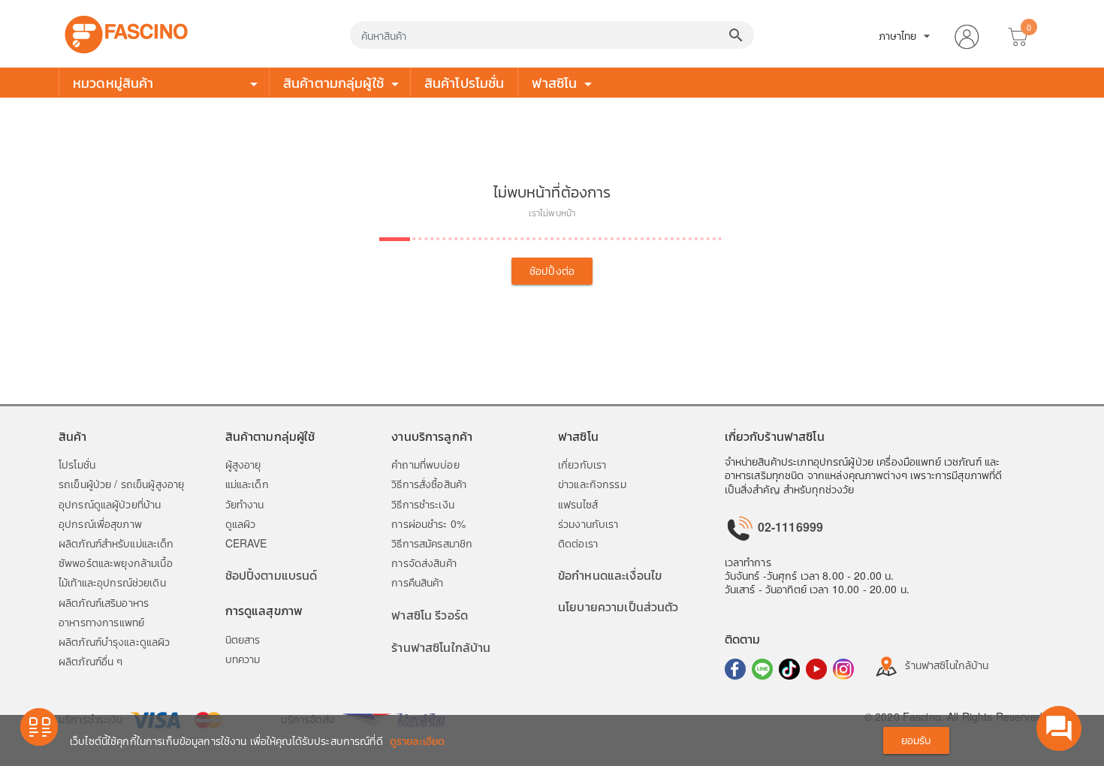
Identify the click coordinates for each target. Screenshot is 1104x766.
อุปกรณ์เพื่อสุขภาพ (100, 523)
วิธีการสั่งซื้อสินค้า (428, 483)
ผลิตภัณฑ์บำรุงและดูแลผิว (114, 641)
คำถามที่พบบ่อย (425, 464)
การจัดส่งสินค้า (424, 562)
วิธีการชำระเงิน (422, 503)
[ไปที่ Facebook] (735, 669)
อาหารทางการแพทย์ (101, 621)
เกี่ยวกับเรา (582, 464)
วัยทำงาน (244, 503)
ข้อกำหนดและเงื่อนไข (610, 575)
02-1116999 (789, 526)
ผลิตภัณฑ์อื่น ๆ (90, 660)
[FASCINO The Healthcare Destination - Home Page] (126, 32)
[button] (966, 34)
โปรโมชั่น (77, 464)
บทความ (243, 658)
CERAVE (246, 542)
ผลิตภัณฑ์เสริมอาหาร (104, 602)
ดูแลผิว (240, 523)
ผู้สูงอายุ (243, 464)
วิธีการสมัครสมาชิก (431, 542)
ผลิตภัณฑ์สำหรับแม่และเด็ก (116, 542)
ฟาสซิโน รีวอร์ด (429, 614)
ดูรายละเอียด (417, 740)
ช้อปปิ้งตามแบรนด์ (271, 575)
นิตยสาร (243, 639)
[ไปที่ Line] (762, 669)
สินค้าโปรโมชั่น (464, 82)
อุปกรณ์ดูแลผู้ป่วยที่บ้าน (110, 503)
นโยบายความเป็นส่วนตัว (618, 606)
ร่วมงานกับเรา (588, 523)
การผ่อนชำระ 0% (428, 523)
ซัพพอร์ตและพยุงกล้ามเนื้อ (116, 562)
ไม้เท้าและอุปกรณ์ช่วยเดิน (112, 582)
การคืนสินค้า (417, 582)
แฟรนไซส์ (578, 503)
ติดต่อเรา (578, 542)
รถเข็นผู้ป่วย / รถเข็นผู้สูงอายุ (121, 483)
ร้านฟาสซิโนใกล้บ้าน (440, 647)
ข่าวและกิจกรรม (592, 483)
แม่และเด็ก (247, 483)
